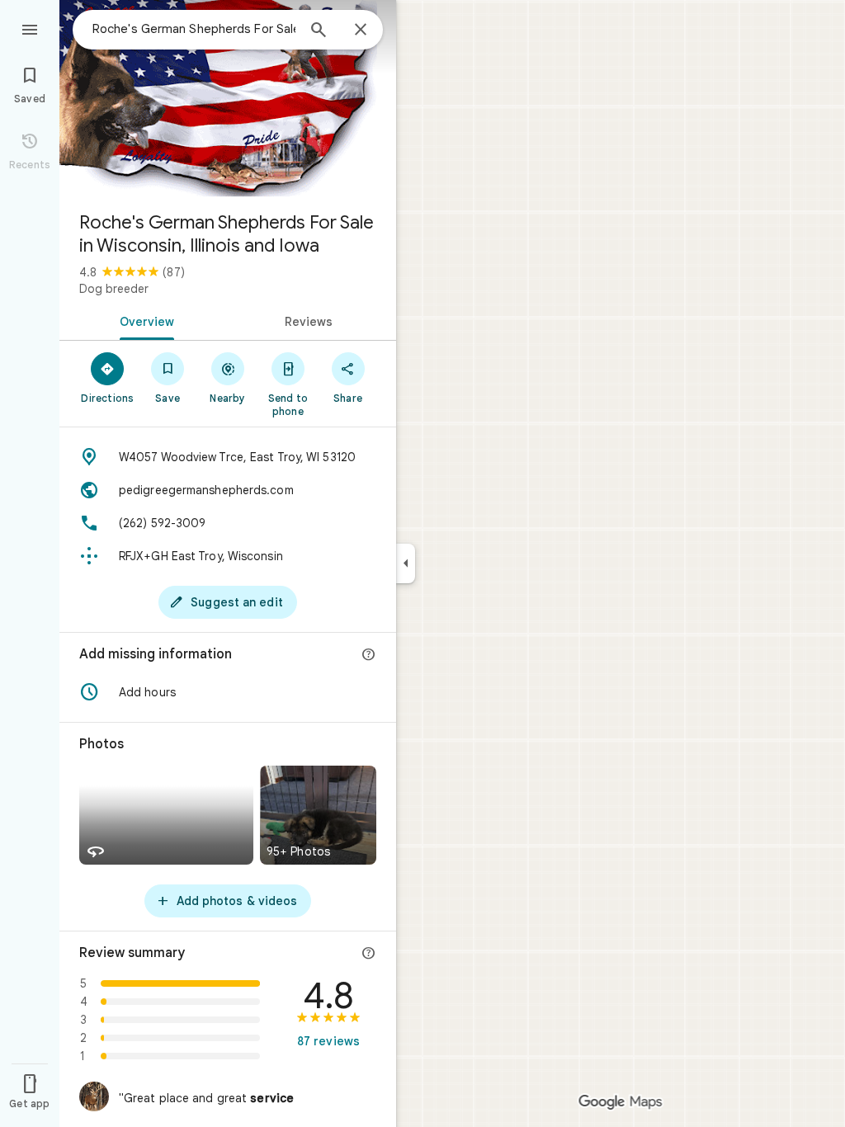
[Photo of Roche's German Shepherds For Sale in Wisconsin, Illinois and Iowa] (227, 99)
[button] (227, 692)
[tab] (143, 320)
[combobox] (193, 29)
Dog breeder (114, 288)
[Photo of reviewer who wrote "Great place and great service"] (94, 1096)
